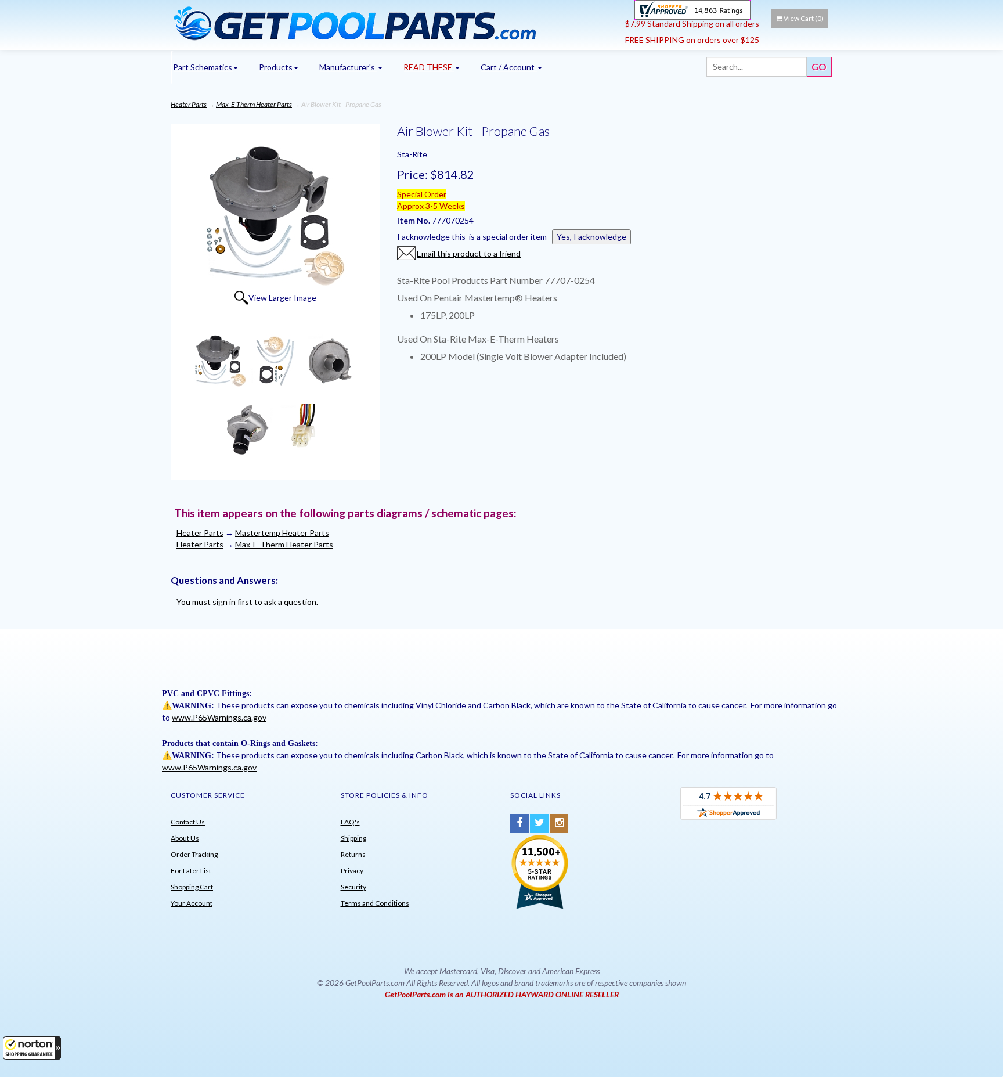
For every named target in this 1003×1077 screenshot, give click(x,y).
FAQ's (350, 821)
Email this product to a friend (469, 253)
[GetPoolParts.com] (394, 23)
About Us (185, 838)
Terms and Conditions (375, 903)
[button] (32, 1048)
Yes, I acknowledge (591, 237)
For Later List (191, 870)
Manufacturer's (348, 67)
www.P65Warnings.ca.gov (219, 717)
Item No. (414, 220)
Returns (353, 854)
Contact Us (188, 821)
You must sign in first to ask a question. (247, 602)
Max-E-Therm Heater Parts (254, 104)
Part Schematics (202, 67)
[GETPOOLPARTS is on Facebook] (519, 823)
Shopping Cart (192, 887)
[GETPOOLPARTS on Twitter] (539, 823)
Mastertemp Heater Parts (282, 533)
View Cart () (804, 18)
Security (353, 887)
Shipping (353, 838)
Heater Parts (189, 104)
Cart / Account (508, 67)
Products (276, 67)
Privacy (352, 870)
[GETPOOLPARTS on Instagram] (559, 823)
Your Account (191, 903)
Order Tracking (194, 854)
